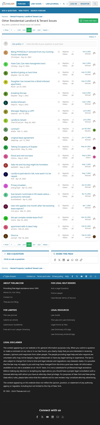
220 (29, 30)
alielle (13, 131)
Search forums (38, 10)
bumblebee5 (16, 199)
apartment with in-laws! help (24, 226)
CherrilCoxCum (17, 122)
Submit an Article (10, 320)
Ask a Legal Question (60, 288)
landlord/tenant (18, 102)
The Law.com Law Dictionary (63, 320)
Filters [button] (91, 37)
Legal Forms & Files (59, 324)
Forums (22, 3)
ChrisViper (15, 57)
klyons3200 (15, 149)
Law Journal (52, 3)
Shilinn (14, 158)
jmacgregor (15, 187)
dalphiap (14, 140)
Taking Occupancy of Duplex (24, 146)
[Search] (95, 3)
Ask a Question (9, 10)
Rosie (13, 86)
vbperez (14, 113)
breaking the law (18, 93)
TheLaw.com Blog (10, 302)
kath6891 (14, 167)
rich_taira (15, 211)
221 (34, 30)
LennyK (14, 238)
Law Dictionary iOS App (61, 329)
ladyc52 (14, 104)
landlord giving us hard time (24, 72)
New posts (24, 10)
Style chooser (10, 276)
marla (13, 220)
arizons (14, 229)
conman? (15, 128)
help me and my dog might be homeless (29, 164)
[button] (28, 3)
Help (67, 276)
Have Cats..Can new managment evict (28, 63)
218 (19, 30)
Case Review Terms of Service (63, 298)
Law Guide (36, 3)
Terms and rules (43, 276)
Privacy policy (57, 276)
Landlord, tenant (18, 120)
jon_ (89, 149)
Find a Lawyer (57, 293)
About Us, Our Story (11, 292)
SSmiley (14, 66)
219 (24, 30)
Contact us (31, 276)
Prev (6, 30)
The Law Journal (10, 315)
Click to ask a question (14, 259)
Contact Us (7, 297)
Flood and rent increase (22, 155)
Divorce (14, 235)
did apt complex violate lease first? (27, 217)
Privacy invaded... (19, 185)
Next (45, 30)
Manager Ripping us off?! (22, 111)
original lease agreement (22, 137)
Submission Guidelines (13, 324)
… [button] (14, 30)
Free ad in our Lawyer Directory (16, 329)
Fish (12, 179)
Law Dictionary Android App (63, 334)
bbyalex (14, 75)
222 (39, 30)
